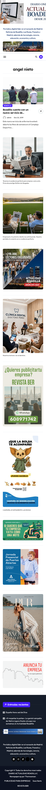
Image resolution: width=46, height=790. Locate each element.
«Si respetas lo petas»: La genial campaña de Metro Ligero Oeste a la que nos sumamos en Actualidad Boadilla (24, 721)
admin (9, 117)
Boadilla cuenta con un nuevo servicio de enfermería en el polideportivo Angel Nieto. (17, 114)
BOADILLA (7, 106)
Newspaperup (15, 776)
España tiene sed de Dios (16, 712)
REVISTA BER (23, 786)
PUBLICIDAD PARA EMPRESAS (17, 781)
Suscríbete (37, 781)
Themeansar (30, 776)
